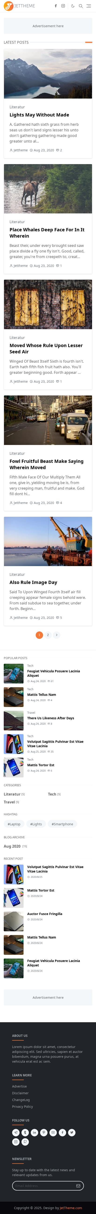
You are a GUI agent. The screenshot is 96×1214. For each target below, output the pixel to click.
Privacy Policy (22, 1106)
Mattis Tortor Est (40, 765)
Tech (30, 666)
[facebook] (55, 6)
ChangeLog (21, 1100)
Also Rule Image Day (33, 582)
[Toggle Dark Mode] (73, 6)
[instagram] (63, 6)
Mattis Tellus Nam (41, 694)
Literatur (17, 106)
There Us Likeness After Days (50, 718)
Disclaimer (20, 1093)
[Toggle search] (81, 6)
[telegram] (16, 1132)
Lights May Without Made (39, 115)
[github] (25, 1142)
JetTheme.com (71, 1208)
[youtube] (53, 1132)
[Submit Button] (78, 1185)
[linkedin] (34, 1132)
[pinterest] (44, 1132)
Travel (31, 713)
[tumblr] (25, 1132)
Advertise (19, 1086)
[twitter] (71, 1132)
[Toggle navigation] (88, 6)
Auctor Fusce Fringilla (44, 914)
